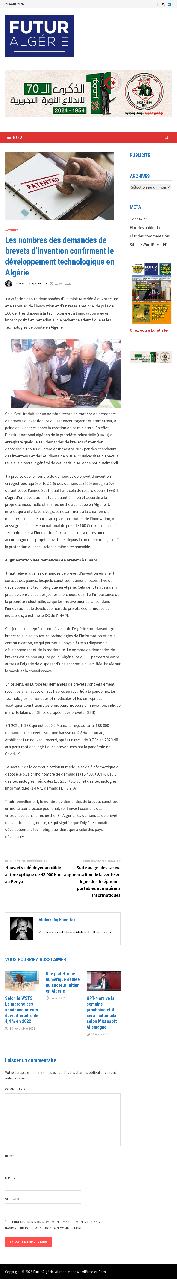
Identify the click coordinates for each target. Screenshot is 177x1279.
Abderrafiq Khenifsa (33, 283)
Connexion (139, 219)
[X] (163, 3)
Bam (102, 1271)
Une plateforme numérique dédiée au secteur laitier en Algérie (63, 982)
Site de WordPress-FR (149, 244)
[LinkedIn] (169, 3)
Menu (17, 137)
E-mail (11, 1177)
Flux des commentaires (150, 236)
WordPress (85, 1271)
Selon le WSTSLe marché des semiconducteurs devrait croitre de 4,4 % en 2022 (21, 1009)
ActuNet (12, 230)
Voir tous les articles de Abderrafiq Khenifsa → (75, 932)
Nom (10, 1156)
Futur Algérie (43, 1271)
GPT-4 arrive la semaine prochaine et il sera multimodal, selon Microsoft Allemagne (103, 1012)
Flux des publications (147, 227)
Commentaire (17, 1089)
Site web (12, 1199)
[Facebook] (157, 3)
